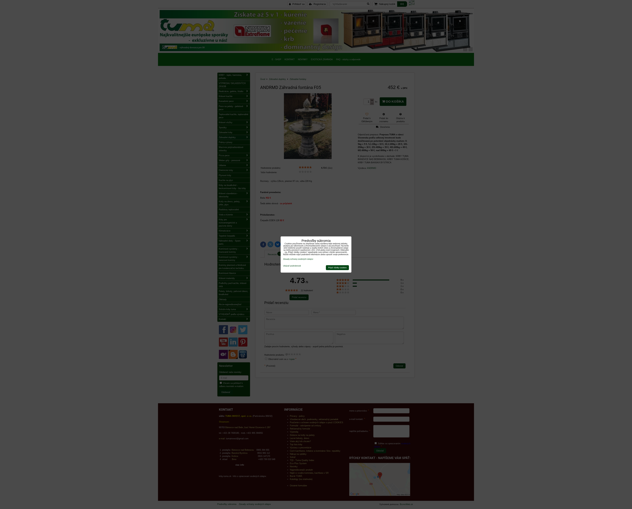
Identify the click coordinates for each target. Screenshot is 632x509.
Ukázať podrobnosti (292, 266)
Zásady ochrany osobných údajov (298, 259)
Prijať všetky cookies (337, 268)
